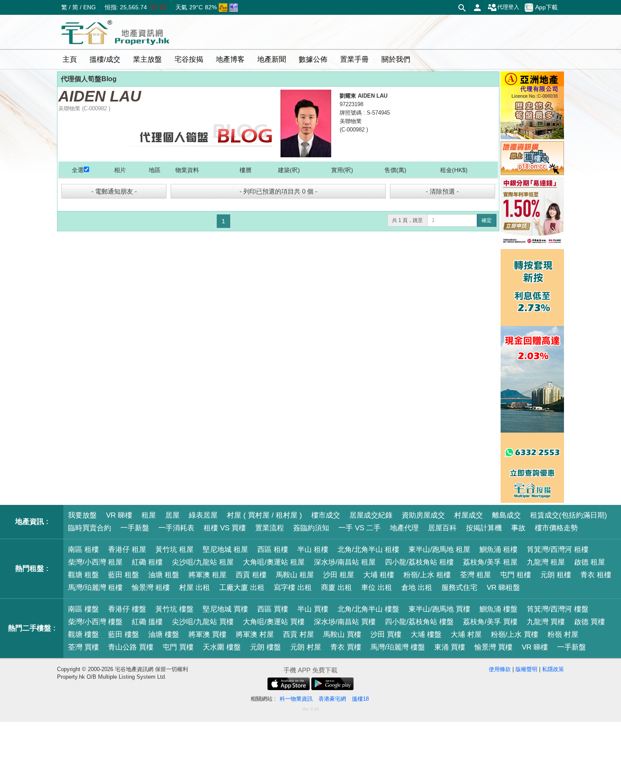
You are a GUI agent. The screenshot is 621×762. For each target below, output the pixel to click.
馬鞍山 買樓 (342, 634)
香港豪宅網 (332, 699)
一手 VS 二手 (359, 528)
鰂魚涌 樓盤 (498, 609)
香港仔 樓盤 (127, 609)
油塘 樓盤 (163, 634)
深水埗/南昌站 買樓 (345, 622)
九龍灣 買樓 (546, 622)
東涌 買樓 (449, 647)
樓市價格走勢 (556, 528)
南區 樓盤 (83, 609)
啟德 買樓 (589, 622)
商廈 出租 (336, 588)
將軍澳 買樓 (207, 634)
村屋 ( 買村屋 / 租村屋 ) (264, 515)
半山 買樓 (312, 609)
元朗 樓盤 (265, 647)
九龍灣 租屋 (546, 562)
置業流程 (269, 528)
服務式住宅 (459, 588)
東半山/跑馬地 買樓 (439, 609)
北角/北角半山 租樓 (368, 549)
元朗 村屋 (305, 647)
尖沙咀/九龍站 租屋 (203, 562)
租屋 (149, 515)
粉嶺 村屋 (562, 634)
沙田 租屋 (338, 575)
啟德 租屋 (589, 562)
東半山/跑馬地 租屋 (439, 549)
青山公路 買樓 (130, 647)
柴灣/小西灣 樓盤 (95, 622)
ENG (89, 7)
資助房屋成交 (423, 515)
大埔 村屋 (466, 634)
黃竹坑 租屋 (174, 549)
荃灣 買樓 (83, 647)
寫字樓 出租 (293, 588)
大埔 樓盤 (426, 634)
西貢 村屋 (298, 634)
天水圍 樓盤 (222, 647)
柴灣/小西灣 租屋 (95, 562)
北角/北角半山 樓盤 (368, 609)
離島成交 (506, 515)
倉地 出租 (416, 588)
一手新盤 (134, 528)
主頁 (70, 59)
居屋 (172, 515)
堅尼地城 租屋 (225, 549)
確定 (487, 220)
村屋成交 (468, 515)
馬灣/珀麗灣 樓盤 (397, 647)
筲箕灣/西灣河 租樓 (557, 549)
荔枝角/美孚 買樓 (490, 622)
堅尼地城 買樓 (225, 609)
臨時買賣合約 (89, 528)
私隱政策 (553, 669)
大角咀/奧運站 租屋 (274, 562)
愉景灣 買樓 (493, 647)
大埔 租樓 (378, 575)
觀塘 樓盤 (83, 634)
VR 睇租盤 (503, 588)
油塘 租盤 (163, 575)
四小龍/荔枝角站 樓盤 (419, 622)
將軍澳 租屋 (207, 575)
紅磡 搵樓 (147, 622)
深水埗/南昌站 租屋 (345, 562)
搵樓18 (360, 699)
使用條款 (500, 669)
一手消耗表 (176, 528)
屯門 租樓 (515, 575)
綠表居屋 (203, 515)
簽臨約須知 (311, 528)
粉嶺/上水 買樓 (514, 634)
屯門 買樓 (178, 647)
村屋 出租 (194, 588)
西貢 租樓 (251, 575)
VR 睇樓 (119, 515)
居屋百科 (442, 528)
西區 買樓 (272, 609)
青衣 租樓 (595, 575)
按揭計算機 (484, 528)
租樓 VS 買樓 (225, 528)
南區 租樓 (83, 549)
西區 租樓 (272, 549)
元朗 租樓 (555, 575)
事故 (518, 528)
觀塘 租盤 (83, 575)
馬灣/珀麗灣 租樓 (95, 588)
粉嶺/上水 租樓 (427, 575)
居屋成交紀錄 (370, 515)
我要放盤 (82, 515)
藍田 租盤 (123, 575)
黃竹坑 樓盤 (174, 609)
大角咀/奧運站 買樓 (274, 622)
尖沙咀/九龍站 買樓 (203, 622)
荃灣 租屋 (475, 575)
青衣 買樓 (345, 647)
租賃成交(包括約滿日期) (568, 515)
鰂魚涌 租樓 (498, 549)
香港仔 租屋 (127, 549)
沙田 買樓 (385, 634)
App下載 (546, 7)
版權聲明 (526, 669)
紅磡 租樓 (147, 562)
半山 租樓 (312, 549)
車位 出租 (376, 588)
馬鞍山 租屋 (295, 575)
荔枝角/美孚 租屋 (490, 562)
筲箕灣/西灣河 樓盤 (557, 609)
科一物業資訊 (296, 699)
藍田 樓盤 (123, 634)
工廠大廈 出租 (241, 588)
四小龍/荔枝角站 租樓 (419, 562)
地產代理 (404, 528)
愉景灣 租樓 (151, 588)
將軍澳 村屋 (255, 634)
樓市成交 (325, 515)
